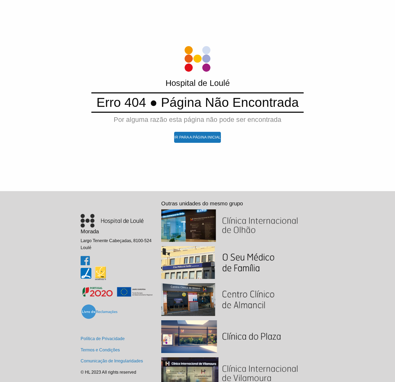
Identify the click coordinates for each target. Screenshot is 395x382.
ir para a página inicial (197, 137)
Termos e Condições (100, 350)
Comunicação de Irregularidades (112, 361)
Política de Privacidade (103, 338)
